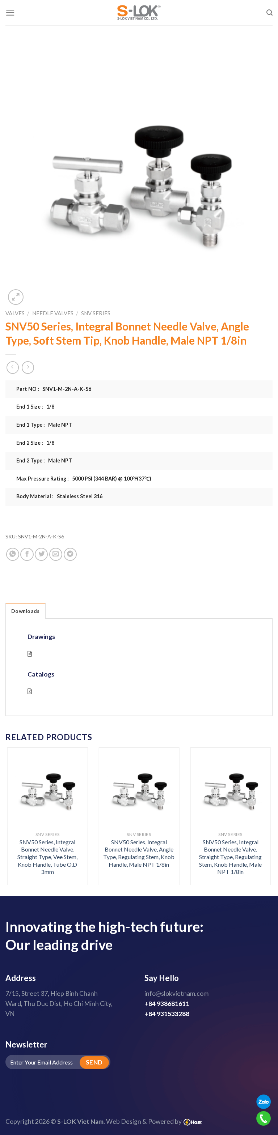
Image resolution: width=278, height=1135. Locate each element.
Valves (15, 313)
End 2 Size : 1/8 (35, 443)
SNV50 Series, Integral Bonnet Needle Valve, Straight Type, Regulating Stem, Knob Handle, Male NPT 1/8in (230, 857)
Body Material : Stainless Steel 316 (59, 496)
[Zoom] (16, 297)
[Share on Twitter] (41, 554)
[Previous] (16, 808)
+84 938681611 (166, 1003)
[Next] (261, 808)
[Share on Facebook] (26, 554)
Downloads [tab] (25, 611)
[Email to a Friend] (55, 554)
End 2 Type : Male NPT (44, 460)
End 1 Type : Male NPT (44, 425)
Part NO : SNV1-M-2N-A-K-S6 (53, 389)
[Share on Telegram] (70, 554)
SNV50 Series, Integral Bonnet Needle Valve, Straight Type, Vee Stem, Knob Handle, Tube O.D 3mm (47, 857)
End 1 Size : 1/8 (35, 407)
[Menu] (10, 12)
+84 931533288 (166, 1013)
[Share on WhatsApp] (12, 554)
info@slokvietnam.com (176, 993)
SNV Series (95, 313)
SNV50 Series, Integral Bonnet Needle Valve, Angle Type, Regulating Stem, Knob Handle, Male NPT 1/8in (138, 853)
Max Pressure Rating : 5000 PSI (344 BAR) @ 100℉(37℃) (83, 478)
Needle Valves (52, 313)
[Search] (269, 12)
